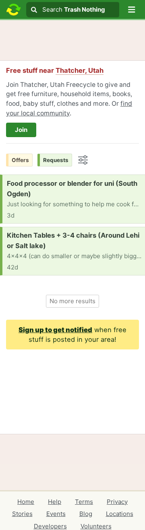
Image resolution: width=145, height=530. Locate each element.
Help (54, 501)
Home (25, 501)
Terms (84, 501)
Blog (85, 514)
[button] (131, 9)
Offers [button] (20, 160)
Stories (22, 514)
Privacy (117, 501)
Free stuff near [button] (55, 70)
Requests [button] (55, 160)
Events (56, 514)
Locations (119, 514)
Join (21, 130)
